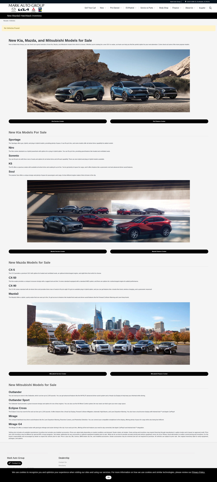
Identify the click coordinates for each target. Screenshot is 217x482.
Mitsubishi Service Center (58, 374)
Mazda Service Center (58, 251)
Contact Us (16, 463)
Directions (62, 465)
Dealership (64, 458)
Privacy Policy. (198, 472)
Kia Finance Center (159, 121)
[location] (185, 1)
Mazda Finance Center (159, 251)
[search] (210, 8)
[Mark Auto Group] (26, 8)
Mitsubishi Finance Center (159, 374)
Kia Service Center (58, 121)
